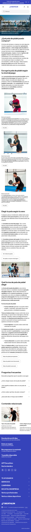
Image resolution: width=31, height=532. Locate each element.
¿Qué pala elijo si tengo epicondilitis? (12, 396)
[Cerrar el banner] (28, 2)
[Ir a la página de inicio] (13, 6)
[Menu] (3, 7)
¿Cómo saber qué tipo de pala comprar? (13, 392)
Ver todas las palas (8, 253)
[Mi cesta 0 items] (28, 7)
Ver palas (5, 127)
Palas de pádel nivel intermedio (11, 361)
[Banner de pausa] (26, 2)
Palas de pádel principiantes (10, 356)
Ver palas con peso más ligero (10, 258)
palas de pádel (21, 28)
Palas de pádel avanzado (9, 366)
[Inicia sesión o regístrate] (24, 7)
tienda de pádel (6, 63)
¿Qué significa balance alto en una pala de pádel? (13, 386)
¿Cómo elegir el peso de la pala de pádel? (13, 381)
